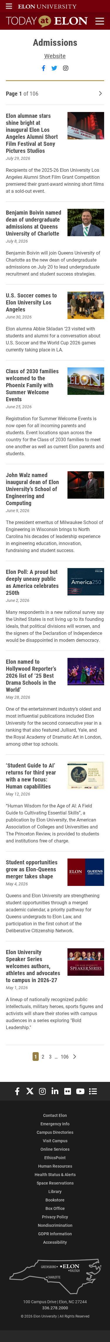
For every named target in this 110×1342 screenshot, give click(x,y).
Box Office (55, 1208)
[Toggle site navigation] (99, 21)
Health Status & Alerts (55, 1174)
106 (65, 1056)
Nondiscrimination (55, 1225)
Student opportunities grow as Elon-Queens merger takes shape (31, 869)
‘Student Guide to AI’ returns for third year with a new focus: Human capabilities (31, 775)
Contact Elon (55, 1115)
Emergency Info (55, 1123)
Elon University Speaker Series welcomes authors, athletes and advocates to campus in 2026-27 (33, 966)
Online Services (55, 1149)
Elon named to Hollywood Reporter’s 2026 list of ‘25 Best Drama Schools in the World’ (31, 675)
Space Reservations (55, 1183)
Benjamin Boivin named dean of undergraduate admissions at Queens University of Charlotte (33, 223)
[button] (9, 6)
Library (55, 1191)
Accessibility (55, 1242)
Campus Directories (55, 1132)
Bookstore (55, 1200)
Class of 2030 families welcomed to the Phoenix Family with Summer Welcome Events (32, 385)
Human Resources (55, 1166)
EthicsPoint (55, 1157)
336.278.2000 (55, 1308)
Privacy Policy (55, 1217)
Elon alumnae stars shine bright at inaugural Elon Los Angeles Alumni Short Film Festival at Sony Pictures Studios (32, 133)
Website (55, 55)
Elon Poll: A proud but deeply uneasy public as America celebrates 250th (32, 582)
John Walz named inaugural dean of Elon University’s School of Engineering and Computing (32, 489)
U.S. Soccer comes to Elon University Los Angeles (31, 302)
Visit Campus (55, 1140)
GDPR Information (55, 1233)
